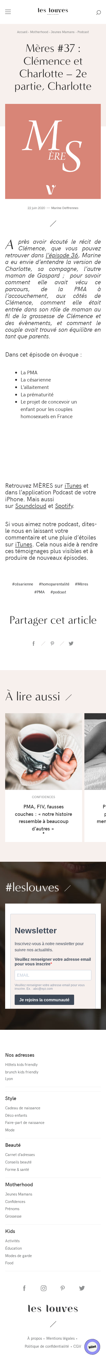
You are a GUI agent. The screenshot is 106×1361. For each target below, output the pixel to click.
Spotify (64, 505)
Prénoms (12, 1208)
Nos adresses (19, 1054)
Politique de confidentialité (47, 1346)
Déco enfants (16, 1115)
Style (10, 1097)
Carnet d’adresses (20, 1154)
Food (9, 1262)
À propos (34, 1338)
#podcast (58, 591)
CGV (77, 1346)
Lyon (9, 1078)
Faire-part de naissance (25, 1122)
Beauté (13, 1144)
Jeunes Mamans (18, 1194)
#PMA (39, 591)
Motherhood (19, 1184)
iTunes (73, 485)
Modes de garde (18, 1255)
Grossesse (13, 1216)
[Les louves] (53, 15)
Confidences (15, 1201)
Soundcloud (30, 505)
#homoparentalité (54, 583)
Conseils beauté (18, 1161)
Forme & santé (17, 1169)
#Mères (81, 583)
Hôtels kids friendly (21, 1064)
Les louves (53, 1308)
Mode (10, 1129)
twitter (71, 643)
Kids (10, 1230)
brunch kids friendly (21, 1071)
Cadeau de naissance (22, 1107)
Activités (12, 1240)
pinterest (52, 643)
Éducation (13, 1248)
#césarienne (22, 583)
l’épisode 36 (62, 255)
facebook (33, 643)
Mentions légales (60, 1338)
